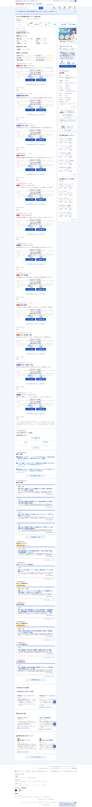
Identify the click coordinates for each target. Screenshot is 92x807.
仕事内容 (22, 155)
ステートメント (47, 802)
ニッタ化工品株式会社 (22, 644)
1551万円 (70, 149)
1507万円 (70, 164)
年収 (47, 24)
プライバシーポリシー (24, 802)
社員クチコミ (37, 24)
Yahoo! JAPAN (50, 799)
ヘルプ (45, 82)
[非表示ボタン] (75, 802)
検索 (75, 1)
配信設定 (34, 777)
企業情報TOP (28, 771)
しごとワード (39, 785)
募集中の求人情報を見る (46, 707)
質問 (55, 24)
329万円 (70, 209)
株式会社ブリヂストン (22, 543)
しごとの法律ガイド (27, 785)
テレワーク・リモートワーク (27, 185)
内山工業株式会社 (20, 661)
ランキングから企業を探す (32, 781)
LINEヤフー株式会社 (18, 795)
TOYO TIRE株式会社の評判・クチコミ (42, 771)
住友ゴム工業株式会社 (22, 583)
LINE (22, 790)
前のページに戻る (21, 28)
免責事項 (53, 802)
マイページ (75, 8)
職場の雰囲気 (25, 95)
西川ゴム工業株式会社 (22, 623)
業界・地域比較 (73, 24)
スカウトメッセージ (18, 777)
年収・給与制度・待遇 (26, 335)
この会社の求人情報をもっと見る (48, 657)
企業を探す (54, 8)
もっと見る (73, 106)
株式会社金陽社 (20, 604)
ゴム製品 (67, 75)
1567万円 (70, 142)
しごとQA (59, 8)
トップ (19, 24)
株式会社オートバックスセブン (47, 695)
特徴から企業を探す (23, 781)
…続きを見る (29, 702)
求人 (29, 24)
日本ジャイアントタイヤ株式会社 (24, 564)
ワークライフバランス (26, 215)
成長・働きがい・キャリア (27, 65)
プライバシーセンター (33, 802)
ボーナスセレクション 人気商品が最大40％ (45, 4)
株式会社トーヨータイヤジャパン (26, 695)
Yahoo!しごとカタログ (20, 771)
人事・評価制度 (24, 275)
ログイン (33, 4)
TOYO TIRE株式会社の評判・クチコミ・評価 (23, 63)
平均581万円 (36, 18)
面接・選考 (65, 24)
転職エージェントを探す (42, 781)
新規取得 (40, 3)
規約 (39, 802)
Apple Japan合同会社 (47, 740)
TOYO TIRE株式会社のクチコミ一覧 (56, 771)
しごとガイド (33, 785)
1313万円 (70, 171)
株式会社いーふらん (25, 740)
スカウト (69, 8)
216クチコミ (29, 18)
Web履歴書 (29, 777)
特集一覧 (64, 8)
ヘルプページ (68, 766)
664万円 (70, 216)
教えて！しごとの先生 (19, 785)
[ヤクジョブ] (67, 42)
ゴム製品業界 (18, 20)
